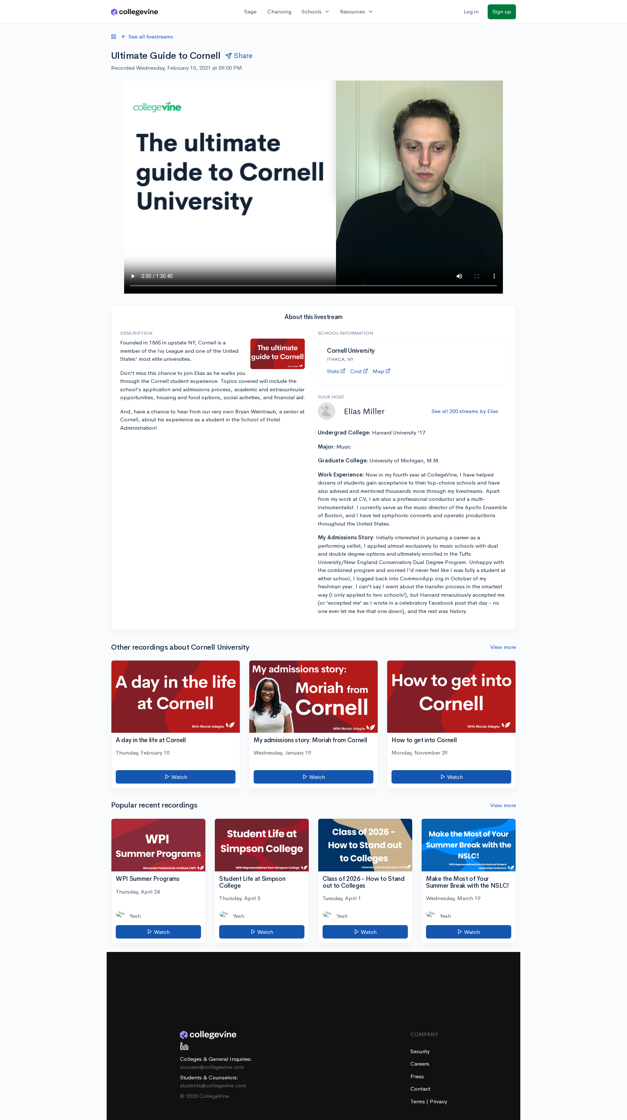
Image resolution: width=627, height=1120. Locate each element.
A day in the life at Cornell (150, 740)
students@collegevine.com (213, 1085)
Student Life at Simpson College (252, 882)
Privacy (438, 1101)
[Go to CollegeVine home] (134, 12)
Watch (178, 776)
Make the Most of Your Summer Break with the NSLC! (467, 882)
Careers (419, 1063)
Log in (471, 11)
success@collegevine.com (212, 1066)
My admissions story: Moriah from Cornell (310, 740)
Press (417, 1076)
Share (243, 55)
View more (503, 646)
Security (420, 1051)
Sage (250, 11)
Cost (356, 371)
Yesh (135, 915)
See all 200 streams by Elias (464, 411)
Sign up (501, 11)
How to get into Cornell (424, 740)
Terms (418, 1101)
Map (378, 371)
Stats (333, 371)
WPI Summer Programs (148, 879)
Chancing (279, 11)
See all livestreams (150, 36)
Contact (420, 1088)
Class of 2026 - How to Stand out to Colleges (363, 882)
